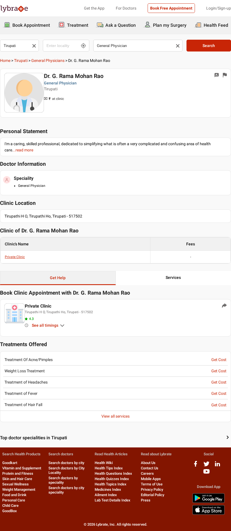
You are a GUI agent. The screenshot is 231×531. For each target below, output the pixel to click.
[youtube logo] (206, 473)
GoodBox (9, 511)
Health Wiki (104, 463)
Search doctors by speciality (63, 480)
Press (145, 500)
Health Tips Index (109, 468)
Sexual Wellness (15, 484)
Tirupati (21, 60)
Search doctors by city (66, 463)
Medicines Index (108, 489)
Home (5, 60)
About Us (148, 463)
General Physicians (48, 60)
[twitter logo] (206, 466)
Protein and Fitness (17, 473)
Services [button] (173, 277)
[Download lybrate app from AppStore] (208, 514)
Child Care (10, 505)
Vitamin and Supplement (21, 468)
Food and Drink (14, 495)
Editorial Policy (152, 495)
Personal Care (13, 500)
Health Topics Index (110, 484)
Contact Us (149, 468)
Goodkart (9, 463)
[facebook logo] (195, 466)
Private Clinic (15, 257)
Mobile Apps (151, 479)
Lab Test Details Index (112, 500)
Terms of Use (152, 484)
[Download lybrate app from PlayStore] (208, 502)
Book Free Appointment (171, 8)
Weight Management (18, 489)
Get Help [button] (58, 277)
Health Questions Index (113, 473)
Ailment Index (106, 495)
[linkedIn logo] (217, 466)
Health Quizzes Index (112, 479)
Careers (147, 473)
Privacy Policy (152, 489)
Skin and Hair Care (17, 479)
